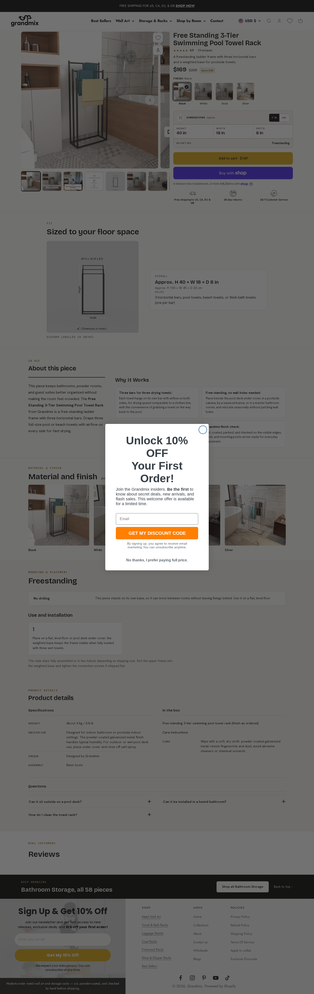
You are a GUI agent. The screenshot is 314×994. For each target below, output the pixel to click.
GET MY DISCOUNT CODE (157, 533)
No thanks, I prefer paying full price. (157, 560)
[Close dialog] (203, 430)
